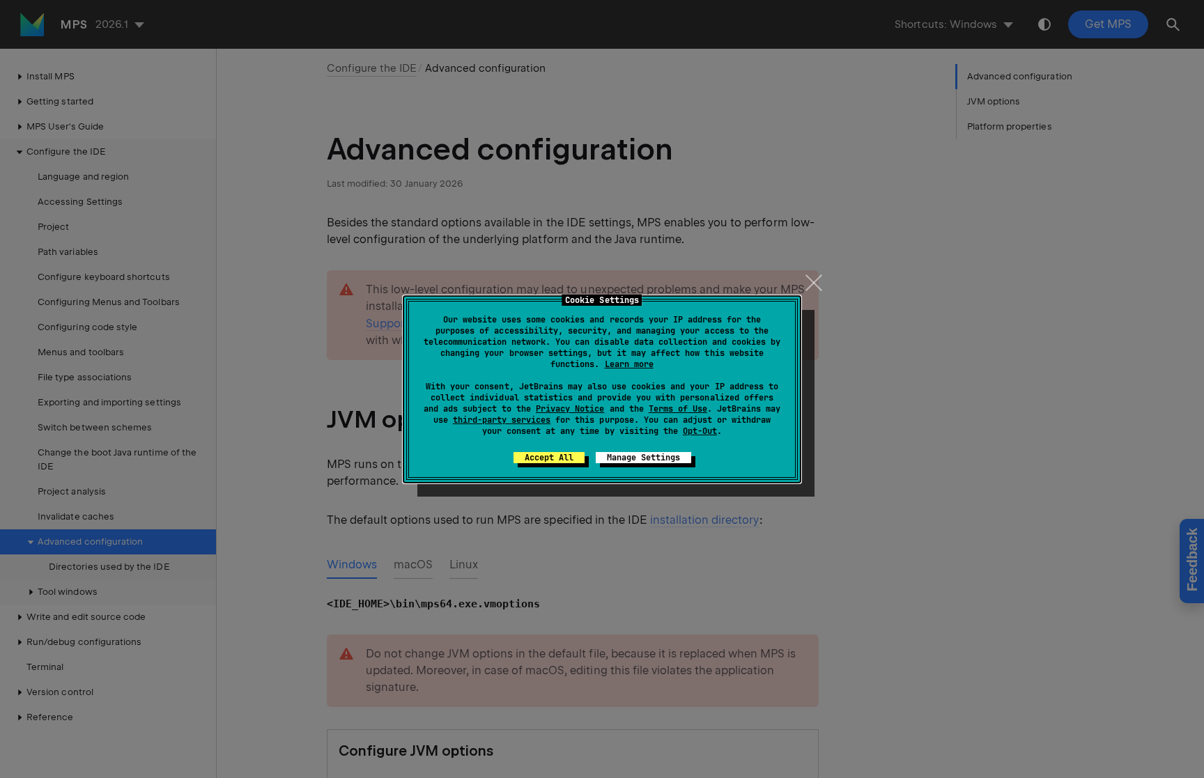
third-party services (501, 420)
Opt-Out (700, 431)
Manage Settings (643, 457)
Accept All (549, 457)
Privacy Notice (570, 408)
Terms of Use (678, 408)
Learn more (629, 364)
